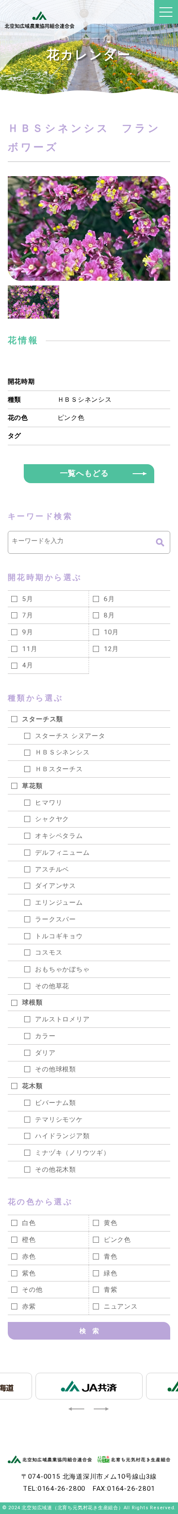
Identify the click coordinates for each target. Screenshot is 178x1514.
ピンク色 (71, 418)
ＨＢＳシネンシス (84, 399)
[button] (77, 1409)
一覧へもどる (84, 473)
